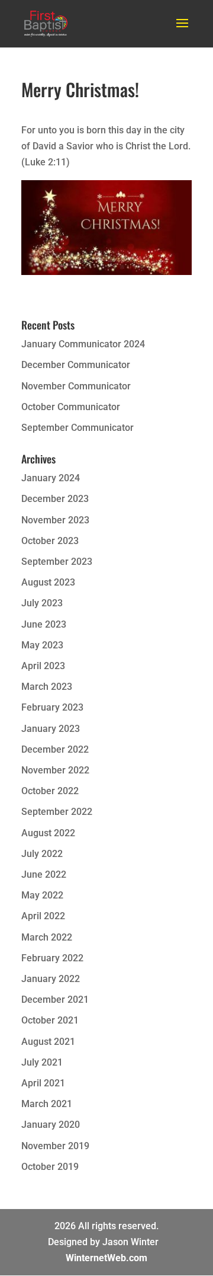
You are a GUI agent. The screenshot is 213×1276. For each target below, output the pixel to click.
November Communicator (76, 386)
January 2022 (50, 978)
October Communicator (70, 406)
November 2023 (55, 520)
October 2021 (50, 1020)
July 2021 (42, 1062)
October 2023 (50, 540)
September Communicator (77, 427)
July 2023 (42, 603)
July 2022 (42, 853)
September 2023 (56, 561)
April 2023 (43, 665)
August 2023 (48, 582)
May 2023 (42, 645)
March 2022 (46, 937)
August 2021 (48, 1041)
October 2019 (50, 1166)
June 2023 (43, 624)
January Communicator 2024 (83, 344)
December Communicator (75, 364)
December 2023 (55, 498)
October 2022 (50, 791)
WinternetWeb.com (106, 1258)
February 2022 (52, 958)
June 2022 (43, 874)
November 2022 (55, 770)
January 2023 (50, 728)
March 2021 (46, 1103)
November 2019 (55, 1146)
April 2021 (43, 1083)
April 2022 (43, 916)
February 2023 (52, 707)
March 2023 (46, 686)
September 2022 (56, 811)
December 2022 (55, 749)
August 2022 (48, 833)
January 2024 (50, 478)
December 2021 (55, 999)
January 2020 (50, 1124)
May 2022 (42, 895)
